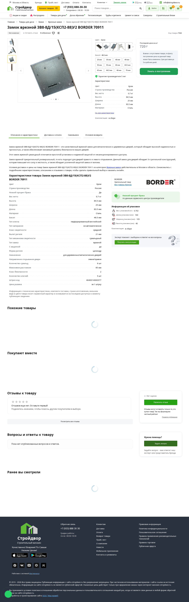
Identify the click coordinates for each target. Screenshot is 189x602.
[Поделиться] (58, 33)
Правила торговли (147, 542)
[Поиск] (140, 8)
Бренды (38, 2)
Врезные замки (55, 22)
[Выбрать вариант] (98, 46)
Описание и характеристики (24, 135)
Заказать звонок (120, 2)
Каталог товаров (46, 8)
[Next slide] (88, 70)
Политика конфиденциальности (153, 528)
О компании (101, 543)
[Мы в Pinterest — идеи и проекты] (14, 565)
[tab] (51, 99)
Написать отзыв (161, 402)
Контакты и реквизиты (106, 554)
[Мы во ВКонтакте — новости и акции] (22, 565)
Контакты (86, 2)
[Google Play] (38, 556)
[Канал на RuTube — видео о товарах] (43, 565)
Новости (100, 547)
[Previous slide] (21, 70)
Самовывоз (73, 135)
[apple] (148, 2)
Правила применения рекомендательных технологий (157, 537)
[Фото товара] (55, 71)
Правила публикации (169, 417)
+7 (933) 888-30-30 (75, 7)
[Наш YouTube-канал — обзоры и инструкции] (29, 565)
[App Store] (19, 556)
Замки (41, 22)
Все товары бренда (123, 184)
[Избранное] (171, 8)
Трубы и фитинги (113, 15)
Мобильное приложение (107, 551)
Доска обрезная (77, 15)
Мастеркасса (34, 573)
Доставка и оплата (52, 135)
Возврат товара (103, 536)
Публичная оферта (147, 546)
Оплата (76, 2)
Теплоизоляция (95, 15)
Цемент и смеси (132, 15)
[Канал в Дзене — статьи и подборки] (36, 565)
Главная (11, 22)
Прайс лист (53, 2)
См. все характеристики (104, 113)
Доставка (65, 2)
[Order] (163, 8)
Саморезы (147, 15)
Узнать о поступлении (158, 71)
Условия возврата (93, 135)
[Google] (137, 3)
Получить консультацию (126, 242)
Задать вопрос (161, 443)
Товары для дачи (58, 15)
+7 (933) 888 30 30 (70, 528)
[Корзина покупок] (178, 8)
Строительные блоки (165, 15)
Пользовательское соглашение (152, 532)
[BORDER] (161, 182)
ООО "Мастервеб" (50, 595)
